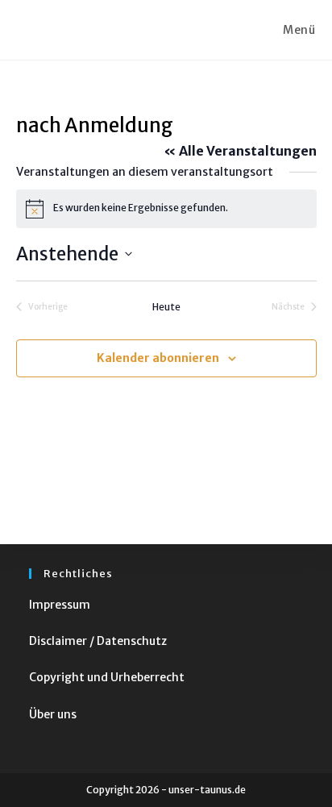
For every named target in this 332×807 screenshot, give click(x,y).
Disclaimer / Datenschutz (98, 641)
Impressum (59, 604)
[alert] (166, 208)
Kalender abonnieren (158, 358)
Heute (166, 307)
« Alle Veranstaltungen (240, 151)
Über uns (53, 714)
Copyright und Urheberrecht (107, 677)
